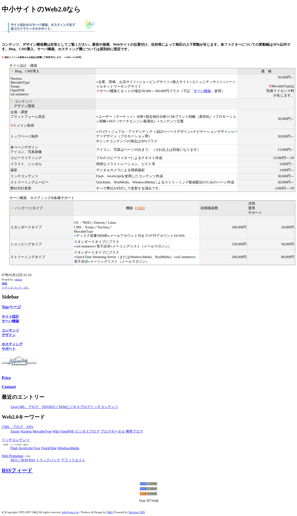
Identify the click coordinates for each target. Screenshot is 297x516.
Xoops (15, 431)
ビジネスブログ (78, 407)
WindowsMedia (68, 448)
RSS (32, 460)
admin (18, 279)
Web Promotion (12, 456)
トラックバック (48, 460)
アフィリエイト (73, 460)
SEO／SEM (57, 407)
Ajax (13, 407)
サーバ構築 (202, 91)
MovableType (42, 431)
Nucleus (26, 431)
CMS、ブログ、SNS (32, 407)
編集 (4, 283)
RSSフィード (17, 470)
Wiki (56, 431)
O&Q (110, 512)
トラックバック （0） (15, 287)
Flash (14, 448)
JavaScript (26, 448)
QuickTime (49, 448)
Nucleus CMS (136, 512)
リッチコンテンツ (104, 407)
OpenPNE (67, 431)
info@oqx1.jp (70, 512)
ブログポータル (112, 431)
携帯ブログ (134, 431)
